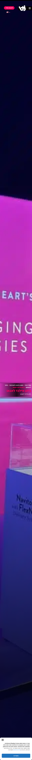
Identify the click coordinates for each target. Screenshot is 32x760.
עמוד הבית (28, 385)
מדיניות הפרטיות (16, 749)
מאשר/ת (16, 756)
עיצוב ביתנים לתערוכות (16, 385)
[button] (3, 740)
